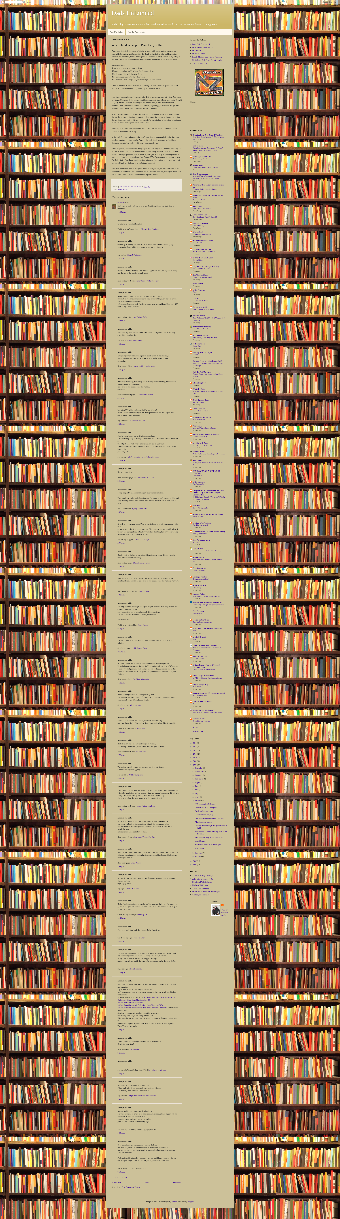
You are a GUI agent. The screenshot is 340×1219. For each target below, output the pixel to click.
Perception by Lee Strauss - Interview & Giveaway (207, 648)
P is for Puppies (198, 704)
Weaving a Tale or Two (202, 156)
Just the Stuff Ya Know (202, 371)
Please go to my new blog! (202, 277)
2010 (195, 757)
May (197, 793)
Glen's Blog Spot (199, 382)
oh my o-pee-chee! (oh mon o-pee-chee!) (209, 693)
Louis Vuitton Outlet (139, 317)
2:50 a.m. (121, 258)
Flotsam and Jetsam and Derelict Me (207, 602)
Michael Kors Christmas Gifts (129, 1005)
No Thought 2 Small (201, 335)
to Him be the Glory (201, 619)
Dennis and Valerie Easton (202, 882)
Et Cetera (196, 505)
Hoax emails (199, 848)
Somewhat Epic (199, 718)
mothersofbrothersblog (202, 326)
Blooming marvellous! (201, 579)
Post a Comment (121, 1177)
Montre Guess (144, 591)
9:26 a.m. (121, 941)
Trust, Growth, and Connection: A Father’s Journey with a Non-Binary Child (208, 149)
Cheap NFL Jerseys (134, 255)
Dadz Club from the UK (201, 44)
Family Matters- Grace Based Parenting (207, 57)
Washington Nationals (200, 894)
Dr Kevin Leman (198, 53)
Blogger (190, 1201)
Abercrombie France (145, 394)
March (197, 800)
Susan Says (197, 206)
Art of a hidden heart (201, 540)
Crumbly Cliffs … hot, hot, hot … (205, 189)
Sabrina (121, 202)
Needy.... (196, 630)
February (198, 853)
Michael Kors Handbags (150, 229)
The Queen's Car (199, 484)
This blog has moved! (200, 525)
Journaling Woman (200, 223)
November (199, 771)
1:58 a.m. (121, 732)
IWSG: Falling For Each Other (203, 309)
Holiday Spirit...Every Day (202, 445)
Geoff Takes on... (199, 408)
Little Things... (199, 481)
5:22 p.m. (121, 1133)
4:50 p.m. (121, 398)
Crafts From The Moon (202, 701)
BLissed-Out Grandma (202, 417)
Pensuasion (197, 425)
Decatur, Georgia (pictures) (202, 622)
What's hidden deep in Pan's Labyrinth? (209, 837)
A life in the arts (199, 585)
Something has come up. (201, 721)
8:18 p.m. (121, 1099)
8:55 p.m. (121, 1029)
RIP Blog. (196, 542)
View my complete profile (224, 912)
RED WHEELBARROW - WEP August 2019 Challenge (209, 319)
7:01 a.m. (121, 284)
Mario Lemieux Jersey (141, 562)
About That (197, 346)
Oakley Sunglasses (136, 774)
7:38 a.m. (121, 755)
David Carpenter (199, 570)
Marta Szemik (198, 557)
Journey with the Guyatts (203, 352)
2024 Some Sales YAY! (201, 268)
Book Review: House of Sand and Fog (206, 596)
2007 (195, 861)
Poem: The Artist (199, 200)
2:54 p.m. (121, 566)
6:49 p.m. (121, 424)
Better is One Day (200, 656)
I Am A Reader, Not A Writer (204, 645)
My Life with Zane (200, 443)
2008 (195, 764)
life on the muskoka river (203, 240)
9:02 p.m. (121, 628)
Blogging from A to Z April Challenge (208, 134)
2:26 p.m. (121, 1052)
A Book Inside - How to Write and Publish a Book (206, 666)
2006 (195, 864)
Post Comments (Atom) (131, 1187)
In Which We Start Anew (203, 257)
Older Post (177, 1182)
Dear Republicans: (199, 243)
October (198, 775)
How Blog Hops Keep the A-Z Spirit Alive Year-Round (208, 138)
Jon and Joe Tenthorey (200, 888)
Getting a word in (200, 576)
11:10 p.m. (122, 460)
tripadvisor (135, 1049)
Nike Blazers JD (136, 968)
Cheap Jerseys (143, 625)
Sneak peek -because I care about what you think (208, 463)
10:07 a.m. (122, 651)
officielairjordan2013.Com (144, 477)
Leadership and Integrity (204, 814)
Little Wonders (199, 289)
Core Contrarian (199, 568)
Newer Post (116, 1182)
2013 (195, 746)
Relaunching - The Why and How (205, 337)
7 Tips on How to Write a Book (204, 669)
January (198, 856)
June (197, 789)
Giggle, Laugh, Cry (200, 684)
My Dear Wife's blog (200, 885)
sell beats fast (141, 751)
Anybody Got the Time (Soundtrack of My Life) (208, 392)
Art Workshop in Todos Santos (204, 251)
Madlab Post (198, 731)
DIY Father (196, 50)
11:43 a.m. (122, 320)
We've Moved (198, 516)
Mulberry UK (142, 914)
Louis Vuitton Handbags (146, 806)
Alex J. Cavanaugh (200, 173)
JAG (194, 639)
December (199, 768)
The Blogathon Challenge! (203, 710)
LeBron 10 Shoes (132, 888)
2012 (195, 750)
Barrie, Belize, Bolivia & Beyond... (206, 434)
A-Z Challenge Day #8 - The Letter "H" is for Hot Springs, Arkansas (209, 498)
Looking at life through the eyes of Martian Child (211, 826)
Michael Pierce (199, 451)
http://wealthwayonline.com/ (144, 366)
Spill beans (197, 460)
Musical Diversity (200, 637)
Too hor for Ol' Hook (200, 300)
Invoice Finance (198, 402)
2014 (195, 743)
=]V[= (195, 727)
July (197, 786)
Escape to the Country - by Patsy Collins (207, 712)
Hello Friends (198, 613)
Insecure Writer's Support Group (204, 428)
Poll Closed (197, 686)
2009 (195, 761)
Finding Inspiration (200, 533)
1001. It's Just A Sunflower (202, 329)
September (199, 778)
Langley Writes (199, 594)
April (197, 797)
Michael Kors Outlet (134, 340)
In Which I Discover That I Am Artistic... (207, 678)
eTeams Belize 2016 (200, 436)
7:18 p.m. (121, 866)
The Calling (197, 587)
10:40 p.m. (122, 918)
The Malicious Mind (200, 411)
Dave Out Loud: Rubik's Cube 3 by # (206, 217)
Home (147, 1182)
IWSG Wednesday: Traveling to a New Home (209, 454)
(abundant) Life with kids (203, 675)
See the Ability (198, 658)
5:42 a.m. (121, 594)
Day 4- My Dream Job (201, 508)
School (195, 354)
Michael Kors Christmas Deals (155, 997)
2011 (195, 754)
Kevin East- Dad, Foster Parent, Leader (207, 60)
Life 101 (196, 298)
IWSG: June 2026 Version (202, 208)
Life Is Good (198, 548)
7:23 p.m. (121, 840)
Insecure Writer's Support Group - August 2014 (207, 560)
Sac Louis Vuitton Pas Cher (144, 837)
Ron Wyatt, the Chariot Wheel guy (208, 844)
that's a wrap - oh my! (200, 695)
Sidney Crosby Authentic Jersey (147, 280)
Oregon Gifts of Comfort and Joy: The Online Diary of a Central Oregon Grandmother (208, 492)
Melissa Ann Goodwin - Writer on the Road (208, 196)
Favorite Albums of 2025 (202, 234)
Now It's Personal (199, 419)
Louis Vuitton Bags (142, 539)
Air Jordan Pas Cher (137, 420)
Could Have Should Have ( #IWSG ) (206, 167)
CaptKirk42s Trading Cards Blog (206, 266)
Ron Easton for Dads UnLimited (131, 186)
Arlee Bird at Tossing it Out (202, 879)
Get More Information (141, 679)
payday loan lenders (139, 508)
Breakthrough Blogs (201, 400)
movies (125, 189)
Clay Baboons (198, 611)
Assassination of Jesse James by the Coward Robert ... (211, 832)
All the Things (198, 260)
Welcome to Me (199, 343)
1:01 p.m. (121, 344)
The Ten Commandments (204, 811)
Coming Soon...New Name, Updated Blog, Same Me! (208, 375)
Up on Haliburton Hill (202, 249)
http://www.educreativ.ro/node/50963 (143, 1095)
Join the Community (136, 32)
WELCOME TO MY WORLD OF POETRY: (206, 472)
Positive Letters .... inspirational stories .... (208, 185)
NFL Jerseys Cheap (140, 648)
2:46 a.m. (121, 512)
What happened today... (203, 822)
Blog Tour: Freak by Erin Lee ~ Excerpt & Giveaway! (208, 364)
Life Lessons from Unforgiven (206, 807)
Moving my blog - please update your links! (208, 604)
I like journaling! (199, 225)
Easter (120, 189)
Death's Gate (197, 475)
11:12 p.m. (122, 212)
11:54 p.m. (122, 972)
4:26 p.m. (121, 543)
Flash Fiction (198, 283)
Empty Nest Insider (200, 307)
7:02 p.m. (121, 682)
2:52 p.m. (121, 1073)
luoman (174, 1201)
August (198, 782)
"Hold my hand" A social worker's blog (209, 531)
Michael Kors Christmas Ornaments (131, 1002)
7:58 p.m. (121, 809)
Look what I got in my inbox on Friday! (210, 818)
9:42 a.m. (121, 778)
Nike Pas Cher (139, 937)
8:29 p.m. (121, 232)
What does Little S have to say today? (208, 628)
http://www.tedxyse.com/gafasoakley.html (143, 457)
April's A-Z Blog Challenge (202, 875)
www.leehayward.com (157, 1070)
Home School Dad (200, 214)
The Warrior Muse (200, 274)
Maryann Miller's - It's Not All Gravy (208, 514)
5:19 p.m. (121, 892)
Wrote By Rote (199, 389)
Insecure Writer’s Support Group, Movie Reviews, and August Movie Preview (207, 177)
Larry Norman (200, 841)
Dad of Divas (198, 145)
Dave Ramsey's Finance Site (202, 47)
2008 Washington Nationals (205, 804)
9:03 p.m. (121, 1172)
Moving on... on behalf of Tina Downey (207, 551)
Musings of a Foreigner (202, 522)
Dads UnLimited (133, 12)
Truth (195, 292)
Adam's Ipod (198, 232)
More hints (141, 728)
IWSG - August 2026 (200, 159)
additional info (135, 705)
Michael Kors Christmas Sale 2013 (139, 1000)
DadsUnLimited (116, 32)
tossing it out (198, 165)
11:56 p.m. (122, 369)
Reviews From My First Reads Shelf (207, 361)
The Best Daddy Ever (200, 63)
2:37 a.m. (121, 481)
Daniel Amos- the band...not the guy (206, 891)
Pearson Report (199, 315)
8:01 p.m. (121, 708)
